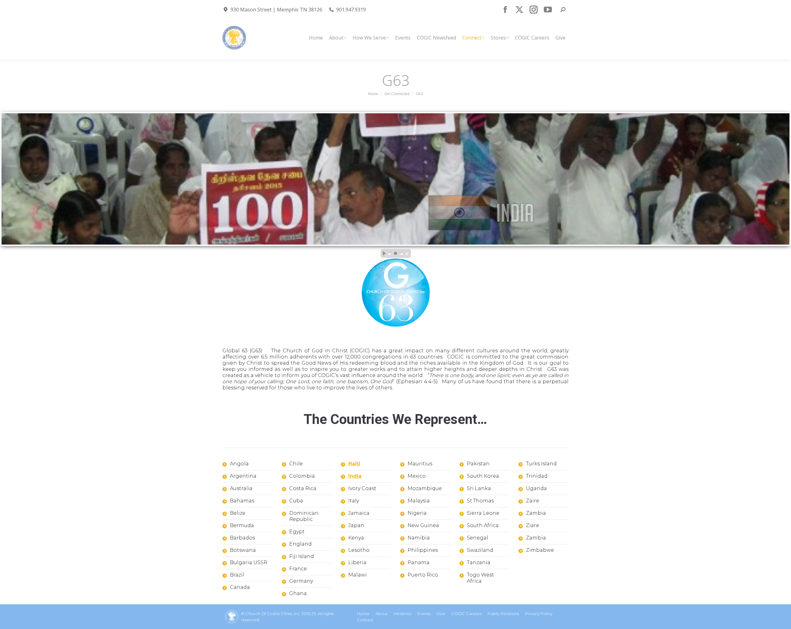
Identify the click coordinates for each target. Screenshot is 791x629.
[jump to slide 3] (402, 253)
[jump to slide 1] (389, 253)
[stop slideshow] (408, 253)
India (355, 476)
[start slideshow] (382, 253)
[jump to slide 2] (395, 253)
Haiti (354, 464)
